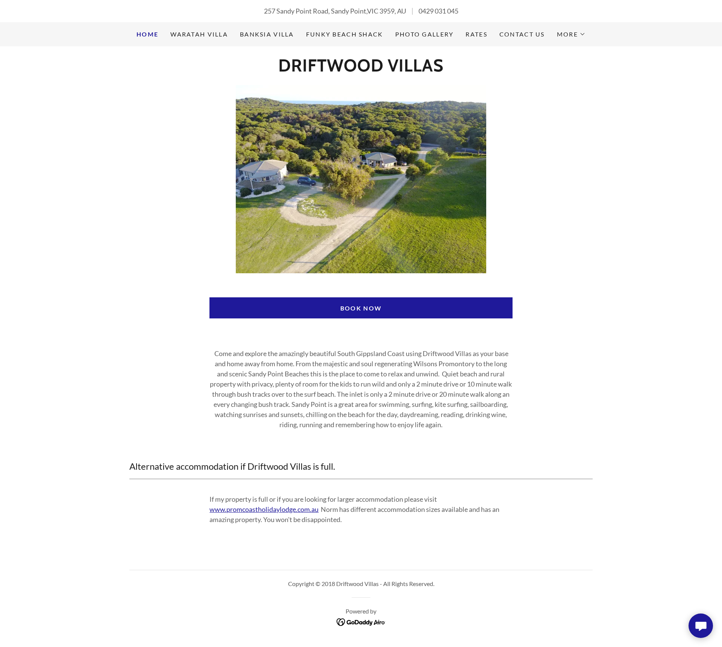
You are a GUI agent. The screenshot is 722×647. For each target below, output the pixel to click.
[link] (361, 69)
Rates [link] (476, 34)
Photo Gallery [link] (424, 34)
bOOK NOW (361, 308)
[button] (571, 34)
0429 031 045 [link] (438, 11)
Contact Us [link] (522, 34)
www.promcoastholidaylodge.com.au (264, 509)
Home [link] (147, 34)
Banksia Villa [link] (267, 34)
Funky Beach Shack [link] (344, 34)
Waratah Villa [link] (199, 34)
